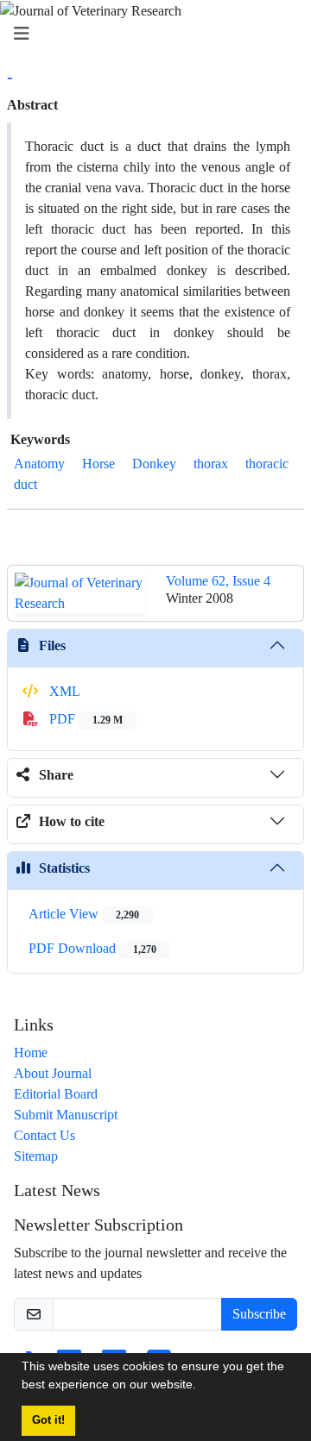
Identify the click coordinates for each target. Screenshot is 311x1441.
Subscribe (259, 1314)
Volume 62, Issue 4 (218, 581)
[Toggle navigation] (150, 34)
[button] (202, 1386)
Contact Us (44, 1135)
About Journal (53, 1073)
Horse (98, 463)
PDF (84, 719)
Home (31, 1052)
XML (63, 691)
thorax (211, 463)
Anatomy (39, 463)
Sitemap (36, 1156)
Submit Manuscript (65, 1114)
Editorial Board (56, 1094)
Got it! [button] (48, 1420)
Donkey (154, 463)
